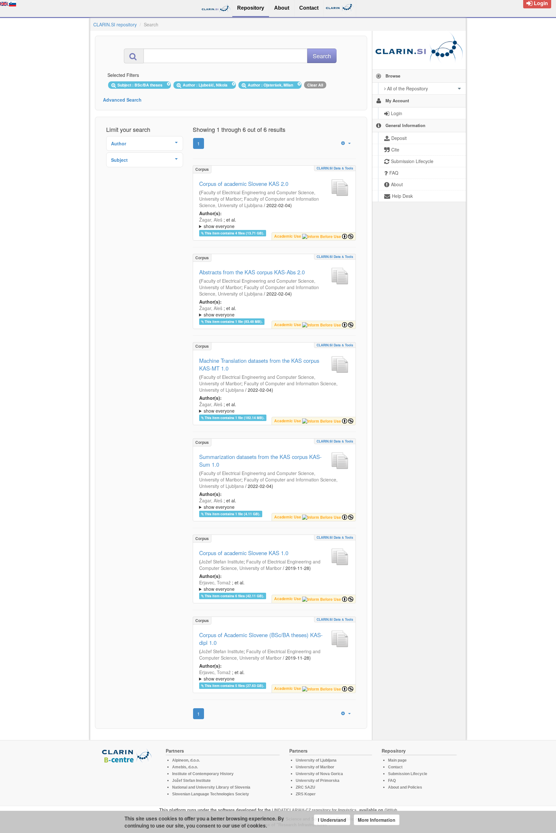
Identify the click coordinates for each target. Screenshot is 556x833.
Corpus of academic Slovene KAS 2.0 (243, 184)
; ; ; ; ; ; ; (273, 585)
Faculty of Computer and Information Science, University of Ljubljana (259, 202)
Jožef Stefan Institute (222, 561)
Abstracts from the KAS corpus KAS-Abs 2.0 (252, 272)
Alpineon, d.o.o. (186, 760)
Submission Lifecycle (407, 774)
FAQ (392, 780)
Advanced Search (122, 99)
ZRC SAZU (305, 787)
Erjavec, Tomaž (215, 582)
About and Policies (405, 787)
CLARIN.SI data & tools (335, 168)
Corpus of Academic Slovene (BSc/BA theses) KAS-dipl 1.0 (261, 638)
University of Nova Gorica (319, 774)
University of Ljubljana (316, 760)
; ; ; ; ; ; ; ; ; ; (269, 222)
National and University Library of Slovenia (211, 787)
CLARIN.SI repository (115, 24)
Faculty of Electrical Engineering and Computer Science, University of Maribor (259, 564)
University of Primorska (317, 780)
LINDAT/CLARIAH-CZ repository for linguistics (314, 810)
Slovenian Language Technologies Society (210, 794)
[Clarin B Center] (127, 755)
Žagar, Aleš (210, 219)
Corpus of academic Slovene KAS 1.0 (243, 553)
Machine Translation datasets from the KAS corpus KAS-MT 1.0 (259, 364)
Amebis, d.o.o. (185, 767)
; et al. (217, 222)
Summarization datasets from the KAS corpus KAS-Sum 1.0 (260, 460)
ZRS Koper (306, 794)
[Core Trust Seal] (127, 781)
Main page (397, 760)
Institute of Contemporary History (203, 774)
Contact (395, 767)
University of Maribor (315, 767)
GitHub (391, 810)
